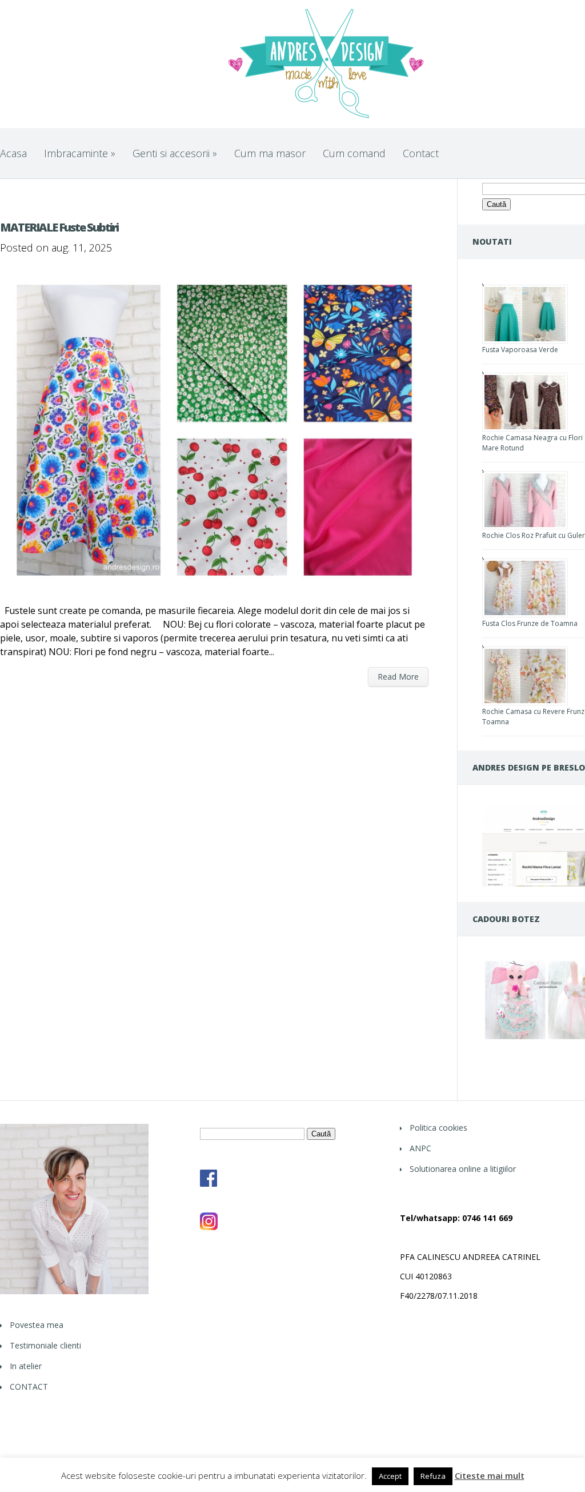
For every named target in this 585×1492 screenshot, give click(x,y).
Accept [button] (390, 1476)
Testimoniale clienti (45, 1345)
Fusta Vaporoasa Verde (520, 349)
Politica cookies (438, 1127)
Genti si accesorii (175, 153)
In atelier (26, 1366)
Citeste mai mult (489, 1475)
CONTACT (29, 1386)
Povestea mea (36, 1324)
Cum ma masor (270, 153)
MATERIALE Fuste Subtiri (59, 227)
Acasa (13, 153)
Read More (398, 676)
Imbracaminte (79, 153)
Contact (421, 153)
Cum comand (354, 153)
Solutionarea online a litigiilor (463, 1168)
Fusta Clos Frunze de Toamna (530, 623)
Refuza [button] (433, 1476)
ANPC (420, 1148)
